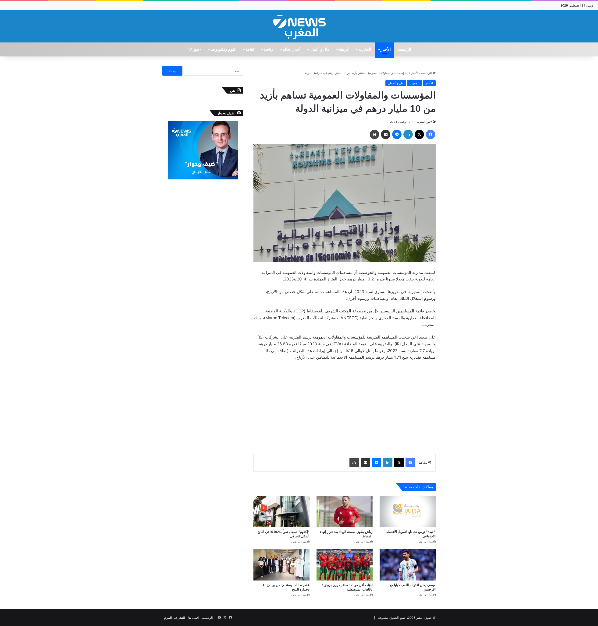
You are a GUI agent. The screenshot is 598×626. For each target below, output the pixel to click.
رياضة (268, 49)
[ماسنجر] (397, 134)
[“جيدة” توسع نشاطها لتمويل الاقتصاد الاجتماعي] (408, 511)
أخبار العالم (291, 49)
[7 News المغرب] (299, 26)
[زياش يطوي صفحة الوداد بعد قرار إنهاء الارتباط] (345, 511)
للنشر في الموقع (174, 617)
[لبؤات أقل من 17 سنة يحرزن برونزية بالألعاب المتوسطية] (345, 565)
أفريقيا (344, 49)
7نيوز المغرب (424, 121)
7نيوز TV (194, 49)
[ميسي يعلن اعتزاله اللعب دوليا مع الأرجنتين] (408, 565)
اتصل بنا (193, 617)
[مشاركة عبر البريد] (385, 134)
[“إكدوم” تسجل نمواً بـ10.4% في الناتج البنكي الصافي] (281, 511)
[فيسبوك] (430, 134)
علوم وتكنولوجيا (223, 49)
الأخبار (386, 49)
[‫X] (419, 134)
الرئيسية (404, 49)
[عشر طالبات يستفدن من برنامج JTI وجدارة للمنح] (281, 565)
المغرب (365, 49)
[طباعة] (374, 134)
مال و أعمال (319, 49)
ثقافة (250, 49)
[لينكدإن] (408, 134)
